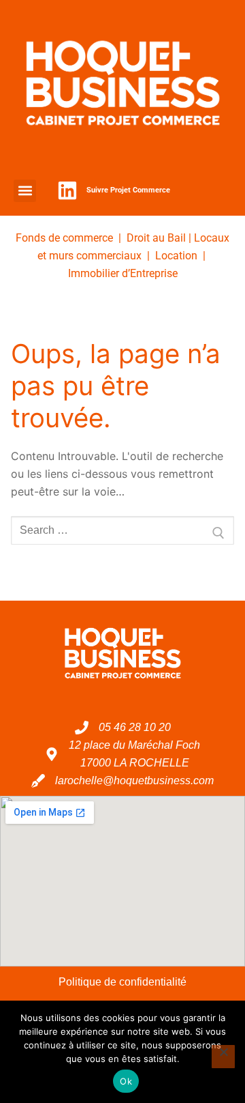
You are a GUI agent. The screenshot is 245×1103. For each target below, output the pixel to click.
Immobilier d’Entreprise (123, 273)
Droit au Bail (156, 237)
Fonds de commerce (64, 237)
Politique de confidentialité (122, 982)
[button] (25, 191)
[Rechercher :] (122, 530)
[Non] (223, 1056)
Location (176, 255)
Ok (126, 1081)
